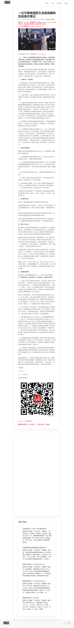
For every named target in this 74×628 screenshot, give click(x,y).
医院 (36, 19)
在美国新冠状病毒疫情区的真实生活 (34, 548)
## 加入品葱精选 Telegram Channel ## (30, 26)
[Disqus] (37, 456)
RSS (52, 3)
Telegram (59, 3)
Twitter (66, 3)
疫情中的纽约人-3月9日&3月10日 (33, 564)
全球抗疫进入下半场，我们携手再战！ (35, 529)
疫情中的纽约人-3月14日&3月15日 (34, 581)
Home (46, 3)
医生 (44, 19)
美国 (41, 19)
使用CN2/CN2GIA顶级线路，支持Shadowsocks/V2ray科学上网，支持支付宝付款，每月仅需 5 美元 (37, 23)
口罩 (34, 19)
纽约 (39, 19)
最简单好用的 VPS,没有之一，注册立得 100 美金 (34, 424)
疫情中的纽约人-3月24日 (31, 598)
